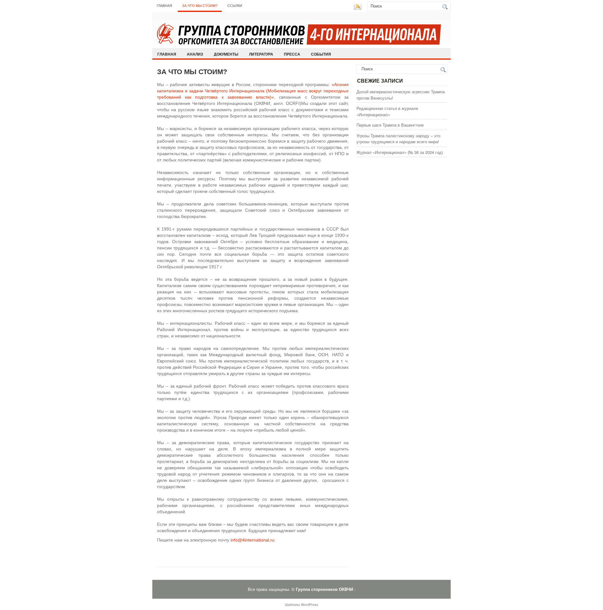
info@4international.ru (252, 539)
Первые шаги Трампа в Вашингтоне (390, 125)
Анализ (195, 54)
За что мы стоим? (199, 6)
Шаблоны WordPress (301, 604)
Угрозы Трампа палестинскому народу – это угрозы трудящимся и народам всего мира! (398, 139)
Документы (226, 54)
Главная (164, 6)
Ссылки (234, 6)
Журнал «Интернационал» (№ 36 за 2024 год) (399, 152)
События (321, 54)
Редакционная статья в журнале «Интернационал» (387, 111)
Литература (261, 54)
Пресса (292, 54)
